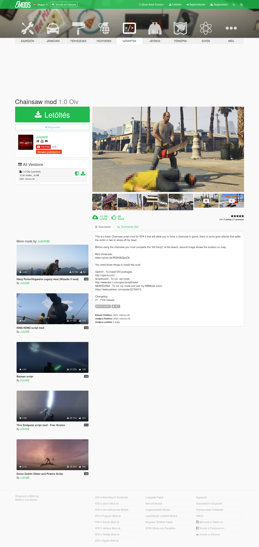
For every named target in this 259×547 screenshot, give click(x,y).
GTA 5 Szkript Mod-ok (107, 522)
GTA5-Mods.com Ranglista (160, 528)
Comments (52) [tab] (129, 226)
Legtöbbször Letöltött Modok (161, 516)
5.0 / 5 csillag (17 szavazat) (232, 219)
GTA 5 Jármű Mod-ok (107, 503)
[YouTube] (42, 140)
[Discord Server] (46, 140)
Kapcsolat (201, 497)
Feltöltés (176, 4)
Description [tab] (104, 226)
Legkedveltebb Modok (158, 509)
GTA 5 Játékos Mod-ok (107, 528)
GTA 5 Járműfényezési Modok (111, 509)
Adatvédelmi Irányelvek (209, 503)
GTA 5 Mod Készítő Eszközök (111, 497)
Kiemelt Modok (154, 503)
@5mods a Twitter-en (211, 522)
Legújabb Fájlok (154, 497)
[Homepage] (38, 140)
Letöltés (56, 114)
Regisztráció (220, 4)
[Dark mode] (234, 4)
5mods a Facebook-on (211, 528)
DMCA (199, 516)
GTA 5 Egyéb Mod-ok (107, 540)
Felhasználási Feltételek (209, 509)
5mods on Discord (209, 534)
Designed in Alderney (27, 496)
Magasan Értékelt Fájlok (159, 522)
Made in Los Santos (26, 499)
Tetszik (121, 219)
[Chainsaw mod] (168, 149)
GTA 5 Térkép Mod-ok (107, 534)
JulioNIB (42, 137)
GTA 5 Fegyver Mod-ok (108, 516)
